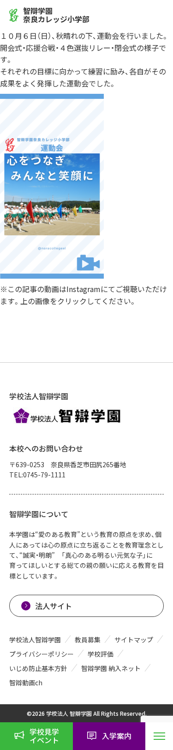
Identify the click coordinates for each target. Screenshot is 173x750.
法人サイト (53, 605)
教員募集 (88, 639)
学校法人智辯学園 (35, 639)
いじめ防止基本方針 (38, 668)
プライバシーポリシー (41, 654)
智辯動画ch (25, 682)
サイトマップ (133, 639)
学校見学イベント (44, 735)
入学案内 (116, 735)
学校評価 (100, 654)
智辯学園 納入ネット (111, 668)
